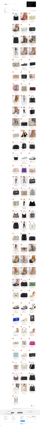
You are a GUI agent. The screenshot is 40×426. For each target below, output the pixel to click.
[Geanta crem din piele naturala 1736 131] (16, 293)
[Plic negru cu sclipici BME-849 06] (32, 353)
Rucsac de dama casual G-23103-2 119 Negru (24, 149)
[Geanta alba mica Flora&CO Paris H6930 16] (24, 28)
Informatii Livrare (30, 4)
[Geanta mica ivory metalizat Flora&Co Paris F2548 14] (16, 236)
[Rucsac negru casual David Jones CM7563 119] (16, 39)
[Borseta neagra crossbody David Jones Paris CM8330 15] (16, 145)
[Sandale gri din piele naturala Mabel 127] (16, 306)
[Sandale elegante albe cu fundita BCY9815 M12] (16, 271)
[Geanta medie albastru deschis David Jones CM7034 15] (16, 353)
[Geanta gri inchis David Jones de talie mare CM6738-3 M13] (32, 214)
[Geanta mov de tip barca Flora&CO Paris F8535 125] (16, 376)
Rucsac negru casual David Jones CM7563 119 (16, 44)
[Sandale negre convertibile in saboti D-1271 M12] (16, 110)
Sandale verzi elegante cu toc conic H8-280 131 (15, 263)
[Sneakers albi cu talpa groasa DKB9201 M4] (32, 122)
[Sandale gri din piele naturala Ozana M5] (32, 156)
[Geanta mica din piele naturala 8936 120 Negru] (24, 75)
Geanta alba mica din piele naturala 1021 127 (16, 403)
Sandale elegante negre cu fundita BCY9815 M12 (32, 263)
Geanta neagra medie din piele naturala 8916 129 (32, 392)
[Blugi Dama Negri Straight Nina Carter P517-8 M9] (24, 225)
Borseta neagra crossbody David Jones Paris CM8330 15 (15, 149)
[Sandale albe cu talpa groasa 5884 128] (24, 353)
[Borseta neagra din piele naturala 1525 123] (32, 318)
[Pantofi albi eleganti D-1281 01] (16, 122)
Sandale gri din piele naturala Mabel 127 (16, 310)
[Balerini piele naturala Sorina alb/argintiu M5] (24, 156)
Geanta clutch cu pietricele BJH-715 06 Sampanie (15, 79)
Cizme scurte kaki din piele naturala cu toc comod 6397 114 (24, 44)
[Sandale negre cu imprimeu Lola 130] (32, 306)
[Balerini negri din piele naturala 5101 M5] (16, 282)
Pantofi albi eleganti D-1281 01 (16, 126)
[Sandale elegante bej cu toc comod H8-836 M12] (24, 51)
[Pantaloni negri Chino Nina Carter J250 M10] (24, 110)
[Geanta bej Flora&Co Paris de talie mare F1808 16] (16, 365)
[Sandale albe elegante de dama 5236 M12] (24, 259)
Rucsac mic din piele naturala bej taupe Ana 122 (32, 196)
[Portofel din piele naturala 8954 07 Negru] (32, 63)
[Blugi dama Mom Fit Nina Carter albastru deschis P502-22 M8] (24, 99)
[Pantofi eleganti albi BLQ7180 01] (16, 330)
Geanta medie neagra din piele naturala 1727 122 (32, 103)
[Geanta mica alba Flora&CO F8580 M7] (32, 225)
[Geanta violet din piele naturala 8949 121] (24, 169)
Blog (31, 6)
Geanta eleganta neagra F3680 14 (16, 195)
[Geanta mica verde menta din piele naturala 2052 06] (32, 282)
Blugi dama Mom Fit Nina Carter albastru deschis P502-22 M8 (24, 103)
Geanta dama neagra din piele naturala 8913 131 (24, 218)
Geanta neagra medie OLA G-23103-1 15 (16, 160)
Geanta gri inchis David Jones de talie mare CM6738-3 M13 (32, 218)
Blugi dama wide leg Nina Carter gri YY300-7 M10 (24, 184)
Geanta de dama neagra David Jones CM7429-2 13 (24, 298)
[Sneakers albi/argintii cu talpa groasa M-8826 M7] (16, 387)
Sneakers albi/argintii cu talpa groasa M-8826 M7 (16, 392)
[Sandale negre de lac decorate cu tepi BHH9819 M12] (24, 271)
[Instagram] (22, 412)
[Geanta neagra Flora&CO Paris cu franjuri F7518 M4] (32, 202)
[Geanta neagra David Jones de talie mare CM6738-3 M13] (32, 110)
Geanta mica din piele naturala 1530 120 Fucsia (32, 346)
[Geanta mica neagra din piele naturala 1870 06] (24, 122)
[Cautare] (15, 4)
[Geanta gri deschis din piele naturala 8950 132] (24, 87)
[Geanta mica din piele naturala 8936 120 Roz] (32, 75)
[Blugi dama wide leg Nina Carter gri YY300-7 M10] (24, 180)
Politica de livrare (5, 419)
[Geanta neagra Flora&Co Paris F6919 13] (32, 365)
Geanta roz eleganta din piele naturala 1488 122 (32, 173)
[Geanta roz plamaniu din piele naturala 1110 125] (16, 87)
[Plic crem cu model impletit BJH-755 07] (16, 134)
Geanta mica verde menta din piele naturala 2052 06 (32, 287)
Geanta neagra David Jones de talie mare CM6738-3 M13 (32, 115)
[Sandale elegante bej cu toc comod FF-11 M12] (32, 51)
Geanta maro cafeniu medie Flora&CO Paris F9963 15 (24, 287)
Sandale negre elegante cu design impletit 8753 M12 (24, 138)
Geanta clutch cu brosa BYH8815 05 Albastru (16, 322)
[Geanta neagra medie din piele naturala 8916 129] (32, 387)
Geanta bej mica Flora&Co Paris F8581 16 (24, 195)
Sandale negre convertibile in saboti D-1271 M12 (15, 115)
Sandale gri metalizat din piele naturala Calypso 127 (24, 310)
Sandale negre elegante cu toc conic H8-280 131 (16, 32)
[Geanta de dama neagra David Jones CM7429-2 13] (24, 293)
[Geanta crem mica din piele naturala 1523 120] (24, 330)
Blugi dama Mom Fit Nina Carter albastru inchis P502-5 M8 (16, 184)
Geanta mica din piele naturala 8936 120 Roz (32, 79)
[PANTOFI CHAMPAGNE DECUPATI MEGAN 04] (32, 293)
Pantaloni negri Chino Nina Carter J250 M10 (24, 115)
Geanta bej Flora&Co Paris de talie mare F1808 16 (16, 370)
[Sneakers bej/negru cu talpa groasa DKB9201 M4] (32, 39)
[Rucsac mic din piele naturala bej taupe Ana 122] (32, 191)
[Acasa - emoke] (5, 4)
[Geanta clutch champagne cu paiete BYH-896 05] (24, 247)
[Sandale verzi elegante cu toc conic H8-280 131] (16, 259)
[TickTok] (21, 412)
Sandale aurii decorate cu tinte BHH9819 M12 (32, 275)
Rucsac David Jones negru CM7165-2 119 (16, 229)
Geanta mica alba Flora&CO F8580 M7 (32, 229)
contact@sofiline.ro (31, 412)
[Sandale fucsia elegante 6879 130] (24, 16)
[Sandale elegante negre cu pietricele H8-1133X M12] (32, 247)
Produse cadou (29, 5)
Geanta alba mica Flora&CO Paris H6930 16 (24, 32)
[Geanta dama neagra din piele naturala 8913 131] (24, 214)
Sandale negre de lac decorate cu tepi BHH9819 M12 (24, 275)
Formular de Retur (13, 419)
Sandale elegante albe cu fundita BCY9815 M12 (16, 275)
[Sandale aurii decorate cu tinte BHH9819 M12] (32, 271)
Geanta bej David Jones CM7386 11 (16, 206)
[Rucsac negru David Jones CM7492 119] (24, 236)
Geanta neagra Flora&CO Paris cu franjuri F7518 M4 (32, 207)
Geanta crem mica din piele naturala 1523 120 (24, 334)
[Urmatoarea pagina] (35, 405)
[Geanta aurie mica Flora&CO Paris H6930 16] (16, 63)
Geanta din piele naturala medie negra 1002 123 (32, 32)
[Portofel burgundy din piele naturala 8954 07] (32, 87)
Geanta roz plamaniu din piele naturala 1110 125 (16, 91)
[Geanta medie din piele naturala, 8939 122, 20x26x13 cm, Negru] (32, 145)
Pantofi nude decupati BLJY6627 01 (32, 334)
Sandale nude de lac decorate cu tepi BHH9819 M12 (32, 138)
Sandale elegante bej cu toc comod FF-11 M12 (32, 55)
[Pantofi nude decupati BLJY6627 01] (32, 330)
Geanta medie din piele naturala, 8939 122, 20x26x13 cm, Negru (32, 149)
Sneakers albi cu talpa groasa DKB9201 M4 (32, 126)
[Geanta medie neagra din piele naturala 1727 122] (32, 99)
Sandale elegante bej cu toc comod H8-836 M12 (24, 55)
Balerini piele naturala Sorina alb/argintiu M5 (24, 160)
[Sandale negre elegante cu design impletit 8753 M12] (24, 134)
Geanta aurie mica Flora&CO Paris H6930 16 (16, 67)
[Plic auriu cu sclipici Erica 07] (32, 16)
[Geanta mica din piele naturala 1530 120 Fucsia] (32, 342)
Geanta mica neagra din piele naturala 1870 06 (24, 126)
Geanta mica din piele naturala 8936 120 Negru (24, 79)
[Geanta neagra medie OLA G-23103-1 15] (16, 156)
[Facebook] (17, 412)
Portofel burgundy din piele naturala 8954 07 (32, 91)
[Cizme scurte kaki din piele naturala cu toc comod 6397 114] (24, 39)
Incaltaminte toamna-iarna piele (6, 12)
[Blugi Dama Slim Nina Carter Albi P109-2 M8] (24, 387)
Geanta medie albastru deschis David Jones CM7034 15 (15, 358)
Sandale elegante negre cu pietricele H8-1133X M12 (32, 252)
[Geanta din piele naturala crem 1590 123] (24, 365)
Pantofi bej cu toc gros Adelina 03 (24, 322)
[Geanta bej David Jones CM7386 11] (16, 202)
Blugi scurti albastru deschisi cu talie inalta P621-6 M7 (16, 55)
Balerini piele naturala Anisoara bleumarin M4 (24, 67)
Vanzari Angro (29, 6)
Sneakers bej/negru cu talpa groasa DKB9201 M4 (32, 44)
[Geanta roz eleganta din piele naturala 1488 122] (32, 169)
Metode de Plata (13, 417)
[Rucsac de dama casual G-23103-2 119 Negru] (24, 145)
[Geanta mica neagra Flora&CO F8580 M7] (32, 180)
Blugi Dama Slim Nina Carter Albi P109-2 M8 (24, 392)
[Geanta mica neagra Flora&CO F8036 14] (32, 236)
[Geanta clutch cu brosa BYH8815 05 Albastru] (16, 318)
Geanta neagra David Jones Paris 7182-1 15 (24, 381)
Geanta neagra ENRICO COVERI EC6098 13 (32, 381)
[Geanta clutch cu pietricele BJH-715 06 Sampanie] (16, 75)
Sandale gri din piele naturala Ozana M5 (32, 160)
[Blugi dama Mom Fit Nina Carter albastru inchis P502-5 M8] (16, 180)
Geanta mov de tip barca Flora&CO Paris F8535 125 (16, 381)
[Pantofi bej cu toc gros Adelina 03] (24, 318)
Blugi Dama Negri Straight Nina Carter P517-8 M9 (24, 229)
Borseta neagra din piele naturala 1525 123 (32, 322)
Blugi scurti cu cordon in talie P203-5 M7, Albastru (16, 252)
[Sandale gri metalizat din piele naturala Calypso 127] (24, 306)
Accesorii (4, 10)
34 (34, 405)
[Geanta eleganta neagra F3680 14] (16, 191)
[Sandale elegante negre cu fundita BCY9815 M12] (32, 259)
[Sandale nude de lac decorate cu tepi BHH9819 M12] (32, 134)
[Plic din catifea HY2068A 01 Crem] (16, 342)
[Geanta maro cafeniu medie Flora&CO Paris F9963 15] (24, 282)
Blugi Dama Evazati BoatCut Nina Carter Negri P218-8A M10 (24, 207)
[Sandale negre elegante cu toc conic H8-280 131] (16, 28)
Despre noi (5, 417)
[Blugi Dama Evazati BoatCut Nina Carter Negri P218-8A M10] (24, 202)
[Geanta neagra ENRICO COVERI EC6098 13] (32, 376)
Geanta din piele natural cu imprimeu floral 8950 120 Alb (24, 346)
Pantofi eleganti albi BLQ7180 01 (16, 334)
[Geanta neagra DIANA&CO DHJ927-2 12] (16, 16)
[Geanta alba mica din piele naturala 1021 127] (16, 399)
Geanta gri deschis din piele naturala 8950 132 (24, 91)
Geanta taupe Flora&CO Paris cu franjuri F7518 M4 (16, 218)
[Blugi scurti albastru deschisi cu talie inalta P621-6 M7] (16, 51)
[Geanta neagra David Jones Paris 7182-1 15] (24, 376)
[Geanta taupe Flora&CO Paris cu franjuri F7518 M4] (16, 214)
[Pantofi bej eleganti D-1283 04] (16, 99)
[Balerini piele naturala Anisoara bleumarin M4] (24, 63)
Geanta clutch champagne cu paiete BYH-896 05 (24, 252)
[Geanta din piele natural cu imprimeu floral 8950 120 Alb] (24, 342)
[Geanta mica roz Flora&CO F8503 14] (16, 169)
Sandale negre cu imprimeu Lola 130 (32, 310)
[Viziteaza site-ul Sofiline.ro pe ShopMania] (21, 423)
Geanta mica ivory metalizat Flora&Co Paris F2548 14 (16, 241)
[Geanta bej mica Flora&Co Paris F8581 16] (24, 191)
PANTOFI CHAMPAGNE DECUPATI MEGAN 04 (32, 298)
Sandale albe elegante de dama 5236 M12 (24, 263)
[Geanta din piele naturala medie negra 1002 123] (32, 28)
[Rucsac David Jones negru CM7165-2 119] (16, 225)
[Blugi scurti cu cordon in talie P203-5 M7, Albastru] (16, 247)
